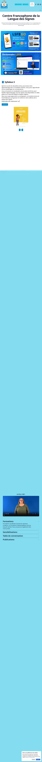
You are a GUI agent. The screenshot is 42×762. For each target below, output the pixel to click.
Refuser (33, 759)
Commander (5, 104)
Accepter (38, 759)
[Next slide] (22, 130)
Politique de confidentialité (30, 757)
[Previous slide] (20, 130)
